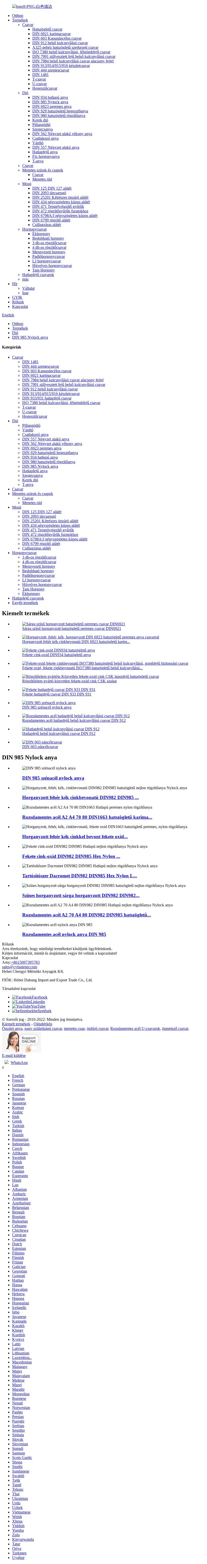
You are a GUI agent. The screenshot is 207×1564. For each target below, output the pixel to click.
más (25, 279)
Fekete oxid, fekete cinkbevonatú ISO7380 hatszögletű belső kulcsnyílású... (82, 668)
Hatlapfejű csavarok (38, 274)
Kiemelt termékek (16, 1024)
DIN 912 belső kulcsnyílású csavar (60, 43)
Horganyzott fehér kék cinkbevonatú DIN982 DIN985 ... (80, 797)
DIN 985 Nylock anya (50, 102)
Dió (25, 93)
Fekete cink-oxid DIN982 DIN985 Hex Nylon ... (71, 856)
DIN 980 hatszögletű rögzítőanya (58, 115)
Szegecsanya (42, 129)
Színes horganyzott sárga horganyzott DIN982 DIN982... (81, 895)
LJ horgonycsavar (46, 261)
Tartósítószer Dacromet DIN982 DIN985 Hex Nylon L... (79, 875)
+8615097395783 (25, 962)
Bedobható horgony (48, 238)
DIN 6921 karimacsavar (51, 34)
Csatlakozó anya (45, 138)
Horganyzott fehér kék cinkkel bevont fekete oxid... (75, 836)
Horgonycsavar (34, 229)
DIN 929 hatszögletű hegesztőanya (60, 111)
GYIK (17, 297)
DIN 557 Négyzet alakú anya (55, 147)
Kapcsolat (20, 306)
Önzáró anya (12, 1028)
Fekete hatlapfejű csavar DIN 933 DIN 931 (56, 694)
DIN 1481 (40, 74)
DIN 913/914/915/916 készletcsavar (61, 65)
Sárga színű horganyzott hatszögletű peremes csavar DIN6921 (71, 628)
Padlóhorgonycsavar (48, 256)
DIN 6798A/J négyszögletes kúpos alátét (64, 215)
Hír (14, 284)
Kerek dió (40, 120)
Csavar (27, 24)
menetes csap (74, 1028)
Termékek (20, 20)
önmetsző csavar (175, 1028)
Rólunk (18, 302)
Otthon (17, 15)
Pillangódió (41, 124)
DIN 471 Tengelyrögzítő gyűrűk (58, 206)
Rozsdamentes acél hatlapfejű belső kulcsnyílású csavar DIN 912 (74, 720)
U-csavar (39, 84)
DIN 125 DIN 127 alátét (51, 188)
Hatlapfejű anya (45, 152)
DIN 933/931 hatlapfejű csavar (46, 398)
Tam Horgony (43, 270)
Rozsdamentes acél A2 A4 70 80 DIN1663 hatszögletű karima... (87, 817)
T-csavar (39, 79)
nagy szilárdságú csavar (43, 1028)
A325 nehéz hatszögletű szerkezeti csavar (65, 47)
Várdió (37, 143)
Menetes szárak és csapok (42, 170)
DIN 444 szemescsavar (50, 70)
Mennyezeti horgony (48, 252)
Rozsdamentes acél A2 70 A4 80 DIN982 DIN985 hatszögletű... (86, 914)
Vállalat (28, 288)
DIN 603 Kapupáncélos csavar (57, 38)
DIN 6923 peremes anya (51, 106)
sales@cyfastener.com (19, 967)
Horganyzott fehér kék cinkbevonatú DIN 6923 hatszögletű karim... (76, 641)
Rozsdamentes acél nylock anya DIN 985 (64, 934)
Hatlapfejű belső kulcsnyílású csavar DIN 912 (58, 733)
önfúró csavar (97, 1028)
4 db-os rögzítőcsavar (49, 247)
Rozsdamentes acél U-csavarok (135, 1028)
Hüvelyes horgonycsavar (52, 265)
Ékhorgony (41, 234)
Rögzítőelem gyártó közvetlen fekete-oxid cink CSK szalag (69, 681)
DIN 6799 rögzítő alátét (51, 220)
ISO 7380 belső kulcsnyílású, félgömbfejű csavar (71, 52)
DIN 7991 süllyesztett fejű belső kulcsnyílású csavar (73, 56)
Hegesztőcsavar (44, 88)
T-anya (37, 161)
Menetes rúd (42, 179)
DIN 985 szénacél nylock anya (46, 707)
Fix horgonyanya (46, 156)
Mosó (26, 184)
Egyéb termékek (25, 603)
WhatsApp (19, 1062)
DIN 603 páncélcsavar (40, 746)
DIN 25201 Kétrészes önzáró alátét (60, 197)
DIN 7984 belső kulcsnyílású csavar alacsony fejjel (73, 61)
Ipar (25, 293)
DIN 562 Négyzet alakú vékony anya (62, 134)
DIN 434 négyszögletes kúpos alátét (61, 202)
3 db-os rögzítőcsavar (49, 243)
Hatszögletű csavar (47, 29)
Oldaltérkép (43, 1024)
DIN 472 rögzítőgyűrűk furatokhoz (60, 211)
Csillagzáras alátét (46, 224)
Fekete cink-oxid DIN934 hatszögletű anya (56, 655)
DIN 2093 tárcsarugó (49, 193)
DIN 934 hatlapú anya (50, 97)
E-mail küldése (14, 1055)
